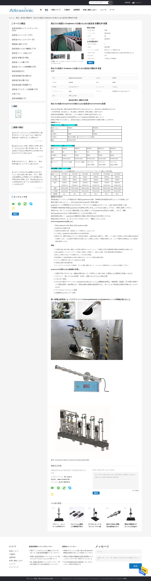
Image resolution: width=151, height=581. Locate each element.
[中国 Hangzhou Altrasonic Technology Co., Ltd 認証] (18, 114)
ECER (125, 578)
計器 (13, 94)
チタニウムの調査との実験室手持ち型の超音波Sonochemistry (77, 525)
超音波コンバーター (20, 35)
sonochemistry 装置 (61, 460)
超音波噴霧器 (17, 98)
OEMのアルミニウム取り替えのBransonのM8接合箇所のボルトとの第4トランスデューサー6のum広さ (78, 552)
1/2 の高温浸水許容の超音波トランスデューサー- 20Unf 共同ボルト (78, 563)
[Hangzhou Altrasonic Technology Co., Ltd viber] (15, 208)
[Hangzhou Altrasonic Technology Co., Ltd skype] (32, 204)
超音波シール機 (18, 62)
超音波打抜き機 (18, 80)
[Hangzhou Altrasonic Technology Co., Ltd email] (14, 204)
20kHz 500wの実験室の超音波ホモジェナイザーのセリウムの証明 (112, 525)
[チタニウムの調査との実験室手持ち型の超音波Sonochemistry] (76, 514)
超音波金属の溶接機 (20, 85)
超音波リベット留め (20, 53)
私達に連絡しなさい (90, 10)
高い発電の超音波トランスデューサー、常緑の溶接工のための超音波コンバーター (45, 563)
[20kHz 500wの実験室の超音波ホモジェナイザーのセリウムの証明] (112, 514)
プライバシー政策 (31, 578)
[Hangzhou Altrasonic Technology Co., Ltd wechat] (26, 204)
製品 (46, 10)
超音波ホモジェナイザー (21, 40)
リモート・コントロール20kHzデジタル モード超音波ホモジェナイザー (58, 525)
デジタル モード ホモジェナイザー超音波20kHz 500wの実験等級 (94, 525)
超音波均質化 (85, 460)
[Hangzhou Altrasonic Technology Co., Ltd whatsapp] (20, 204)
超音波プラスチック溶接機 (22, 89)
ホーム (11, 18)
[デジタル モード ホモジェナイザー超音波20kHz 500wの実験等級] (94, 514)
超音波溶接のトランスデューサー (25, 28)
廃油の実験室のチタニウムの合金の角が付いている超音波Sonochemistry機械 (130, 525)
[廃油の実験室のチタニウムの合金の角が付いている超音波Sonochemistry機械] (131, 514)
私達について (56, 10)
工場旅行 (67, 10)
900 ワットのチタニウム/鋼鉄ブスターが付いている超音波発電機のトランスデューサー (45, 552)
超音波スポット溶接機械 (21, 67)
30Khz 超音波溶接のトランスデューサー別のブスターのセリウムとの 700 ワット (45, 558)
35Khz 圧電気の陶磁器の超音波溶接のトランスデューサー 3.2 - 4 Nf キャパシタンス (78, 558)
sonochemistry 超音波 (74, 460)
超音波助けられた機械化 (21, 49)
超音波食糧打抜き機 (20, 76)
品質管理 (77, 10)
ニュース (103, 10)
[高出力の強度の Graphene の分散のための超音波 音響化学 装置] (66, 40)
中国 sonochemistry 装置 (45, 578)
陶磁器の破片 (17, 44)
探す (110, 2)
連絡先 (90, 62)
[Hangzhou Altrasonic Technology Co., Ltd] (21, 9)
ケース (112, 10)
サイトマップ (14, 567)
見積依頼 (127, 2)
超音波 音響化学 (26, 18)
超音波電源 (16, 71)
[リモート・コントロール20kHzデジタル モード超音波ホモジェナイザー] (58, 514)
